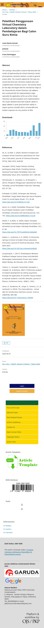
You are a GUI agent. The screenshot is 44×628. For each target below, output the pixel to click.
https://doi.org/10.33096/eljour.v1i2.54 (20, 216)
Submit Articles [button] (22, 391)
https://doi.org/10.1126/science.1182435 (17, 298)
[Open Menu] (2, 4)
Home (4, 10)
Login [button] (22, 386)
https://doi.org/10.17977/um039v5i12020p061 (19, 232)
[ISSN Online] (22, 492)
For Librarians (8, 532)
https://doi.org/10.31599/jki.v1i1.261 (16, 202)
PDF (6, 343)
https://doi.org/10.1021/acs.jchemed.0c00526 (19, 248)
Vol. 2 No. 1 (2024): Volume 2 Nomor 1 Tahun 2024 (19, 12)
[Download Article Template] (22, 470)
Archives (12, 10)
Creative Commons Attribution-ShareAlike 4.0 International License (19, 552)
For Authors (7, 529)
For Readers (7, 526)
